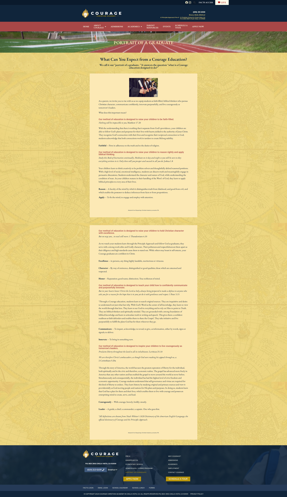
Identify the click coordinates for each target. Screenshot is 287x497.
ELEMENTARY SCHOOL (134, 464)
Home (86, 26)
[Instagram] (190, 2)
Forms (152, 488)
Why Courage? (174, 456)
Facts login (88, 488)
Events (167, 26)
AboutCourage (99, 26)
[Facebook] (186, 2)
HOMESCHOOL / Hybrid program (139, 468)
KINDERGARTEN (132, 460)
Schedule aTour (181, 26)
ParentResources (152, 26)
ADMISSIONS (173, 460)
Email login (103, 488)
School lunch (138, 488)
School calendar (120, 488)
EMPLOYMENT (173, 468)
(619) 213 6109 (199, 12)
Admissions (117, 26)
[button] (194, 2)
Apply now (198, 26)
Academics (134, 26)
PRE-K (128, 456)
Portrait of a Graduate (136, 472)
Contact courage (176, 472)
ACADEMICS (172, 464)
